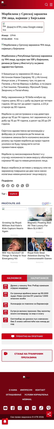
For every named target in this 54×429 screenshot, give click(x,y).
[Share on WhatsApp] (22, 185)
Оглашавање (13, 394)
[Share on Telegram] (12, 185)
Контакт (40, 390)
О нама (13, 390)
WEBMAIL (27, 399)
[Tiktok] (41, 408)
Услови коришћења (36, 394)
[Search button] (46, 4)
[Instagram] (20, 408)
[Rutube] (34, 408)
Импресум (26, 390)
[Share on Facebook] (8, 185)
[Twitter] (27, 408)
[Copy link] (3, 185)
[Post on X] (17, 185)
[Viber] (48, 408)
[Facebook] (12, 408)
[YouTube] (5, 408)
